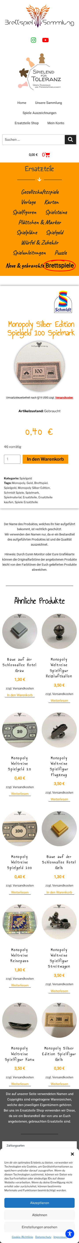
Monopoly (18, 483)
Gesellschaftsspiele (39, 192)
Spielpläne (26, 232)
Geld (30, 483)
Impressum (60, 1237)
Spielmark (32, 492)
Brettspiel (41, 483)
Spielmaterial (13, 497)
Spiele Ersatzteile (26, 502)
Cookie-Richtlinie (22, 1237)
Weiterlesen (59, 701)
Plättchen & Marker (39, 222)
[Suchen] (70, 139)
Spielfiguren (24, 212)
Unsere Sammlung (48, 103)
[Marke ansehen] (63, 313)
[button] (72, 1154)
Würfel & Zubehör (39, 242)
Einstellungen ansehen (39, 1227)
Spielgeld (54, 232)
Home (21, 103)
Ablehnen (39, 1215)
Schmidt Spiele (14, 492)
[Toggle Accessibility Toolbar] (70, 1234)
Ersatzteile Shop (27, 123)
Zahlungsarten (16, 1145)
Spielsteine (56, 212)
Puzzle (60, 252)
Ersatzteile (30, 497)
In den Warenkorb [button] (19, 695)
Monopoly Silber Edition (34, 487)
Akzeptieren (39, 1203)
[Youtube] (45, 40)
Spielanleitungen (29, 252)
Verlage (28, 202)
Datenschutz (43, 1237)
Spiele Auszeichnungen (39, 113)
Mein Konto (55, 123)
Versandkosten (64, 397)
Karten (51, 202)
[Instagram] (34, 40)
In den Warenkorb (45, 459)
